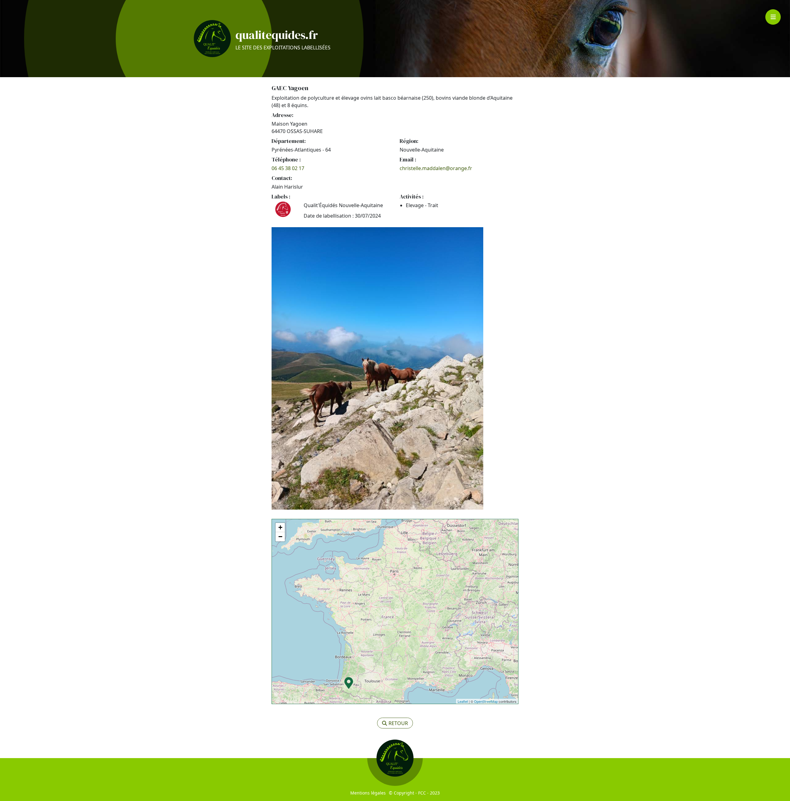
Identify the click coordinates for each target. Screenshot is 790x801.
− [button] (280, 536)
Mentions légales (368, 793)
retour (398, 723)
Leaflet (463, 701)
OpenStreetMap (486, 701)
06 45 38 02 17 (288, 168)
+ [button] (280, 527)
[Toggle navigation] (773, 17)
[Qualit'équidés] (212, 38)
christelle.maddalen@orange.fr (436, 168)
